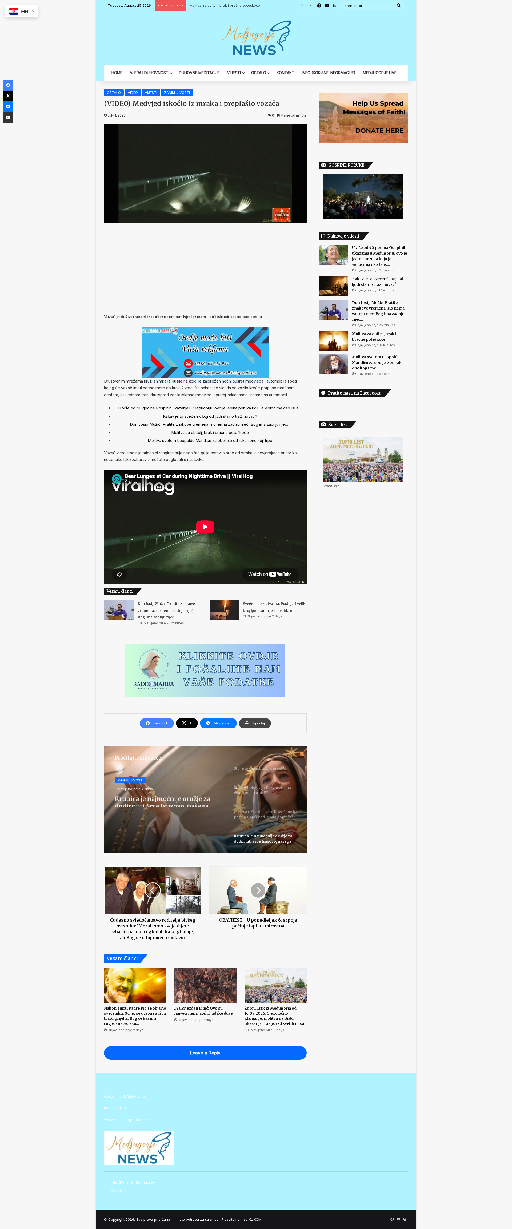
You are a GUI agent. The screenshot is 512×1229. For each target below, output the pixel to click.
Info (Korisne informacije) (132, 1182)
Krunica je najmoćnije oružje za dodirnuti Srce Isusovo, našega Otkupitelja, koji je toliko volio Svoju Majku (162, 799)
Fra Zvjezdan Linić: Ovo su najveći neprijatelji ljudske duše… (205, 1011)
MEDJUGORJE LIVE (380, 72)
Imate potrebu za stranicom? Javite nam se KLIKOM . (219, 1219)
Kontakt (117, 1190)
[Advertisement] (205, 268)
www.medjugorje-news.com (127, 1120)
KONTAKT (285, 72)
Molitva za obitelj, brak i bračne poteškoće (223, 5)
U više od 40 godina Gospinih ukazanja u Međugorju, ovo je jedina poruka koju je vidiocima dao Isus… (210, 408)
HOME (116, 72)
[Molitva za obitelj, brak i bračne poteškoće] (333, 341)
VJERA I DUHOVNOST (149, 72)
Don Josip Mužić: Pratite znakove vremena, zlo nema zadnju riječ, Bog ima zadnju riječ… (210, 424)
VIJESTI (234, 72)
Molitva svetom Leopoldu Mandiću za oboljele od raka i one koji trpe (210, 440)
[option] (205, 799)
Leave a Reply (205, 1052)
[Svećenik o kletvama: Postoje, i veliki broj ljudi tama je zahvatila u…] (224, 610)
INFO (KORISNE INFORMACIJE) (328, 72)
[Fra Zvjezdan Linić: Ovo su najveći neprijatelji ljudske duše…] (205, 985)
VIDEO (133, 92)
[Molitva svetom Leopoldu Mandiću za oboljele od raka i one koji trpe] (333, 364)
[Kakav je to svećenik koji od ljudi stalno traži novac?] (333, 286)
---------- (272, 1219)
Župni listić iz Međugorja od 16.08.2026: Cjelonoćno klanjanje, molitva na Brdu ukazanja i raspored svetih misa (274, 1016)
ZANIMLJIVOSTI (177, 92)
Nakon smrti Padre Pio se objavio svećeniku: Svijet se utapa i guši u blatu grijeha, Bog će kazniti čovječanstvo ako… (135, 1016)
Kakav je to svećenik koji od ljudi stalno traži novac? (210, 416)
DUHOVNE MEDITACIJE (199, 72)
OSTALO (258, 72)
